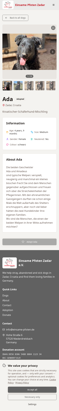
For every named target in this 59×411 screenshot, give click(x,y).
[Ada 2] (18, 86)
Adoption (7, 310)
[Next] (52, 51)
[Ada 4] (40, 86)
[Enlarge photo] (29, 52)
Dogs (5, 295)
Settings (32, 404)
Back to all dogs (18, 17)
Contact (6, 305)
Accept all (32, 389)
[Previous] (6, 51)
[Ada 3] (29, 86)
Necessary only (32, 396)
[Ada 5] (51, 86)
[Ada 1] (7, 86)
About (5, 300)
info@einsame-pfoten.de (20, 329)
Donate (6, 315)
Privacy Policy (22, 382)
